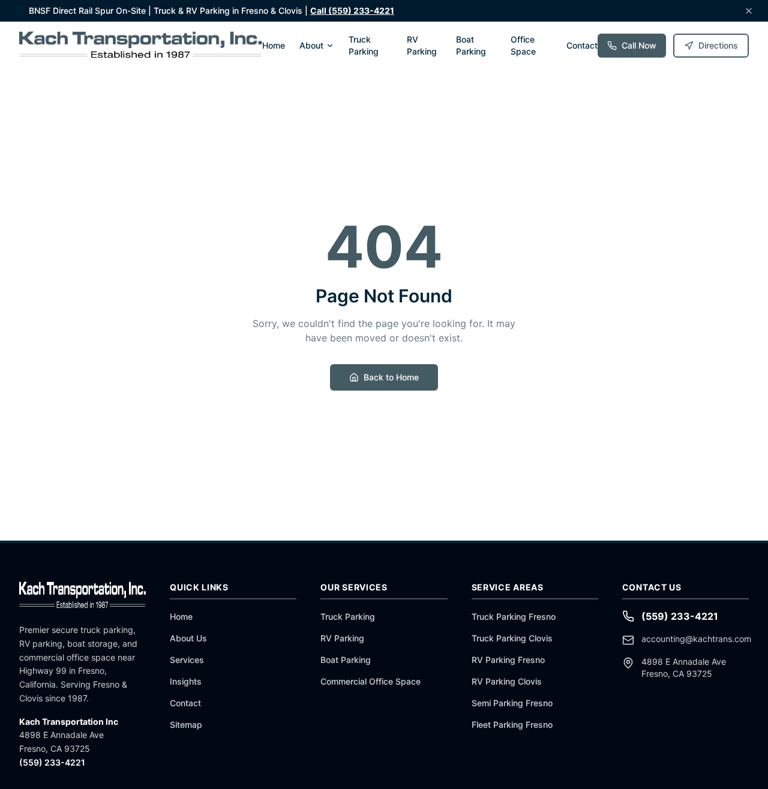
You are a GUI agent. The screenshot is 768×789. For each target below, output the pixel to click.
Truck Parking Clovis (512, 638)
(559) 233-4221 (52, 762)
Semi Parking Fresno (512, 703)
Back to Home (391, 377)
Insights (186, 681)
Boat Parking (471, 45)
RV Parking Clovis (507, 681)
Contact (582, 45)
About (311, 45)
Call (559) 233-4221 (352, 10)
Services (187, 660)
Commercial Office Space (370, 681)
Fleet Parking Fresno (512, 724)
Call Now (639, 45)
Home (273, 45)
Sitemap (186, 724)
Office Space (523, 45)
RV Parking (422, 45)
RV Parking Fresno (508, 660)
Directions (718, 45)
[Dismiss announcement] (749, 11)
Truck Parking (364, 45)
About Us (188, 638)
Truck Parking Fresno (514, 616)
